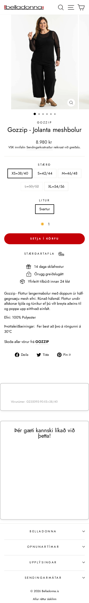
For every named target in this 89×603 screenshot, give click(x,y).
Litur (44, 200)
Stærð (44, 165)
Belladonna (43, 531)
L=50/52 (32, 186)
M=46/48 (69, 173)
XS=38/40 (20, 173)
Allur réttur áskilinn (44, 599)
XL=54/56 (56, 186)
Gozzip (44, 122)
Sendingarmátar (43, 577)
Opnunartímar (43, 546)
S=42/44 (45, 173)
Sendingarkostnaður (39, 147)
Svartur (44, 209)
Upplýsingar (43, 562)
